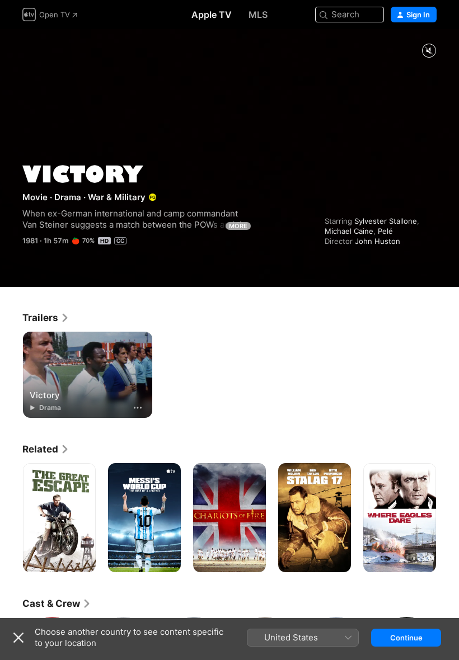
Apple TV (211, 14)
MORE (238, 226)
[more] (138, 408)
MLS (258, 14)
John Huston (377, 241)
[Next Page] (448, 518)
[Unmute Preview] (429, 51)
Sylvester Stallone (385, 220)
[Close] (18, 638)
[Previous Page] (11, 518)
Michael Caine (349, 231)
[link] (45, 318)
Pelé (385, 231)
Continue (406, 637)
